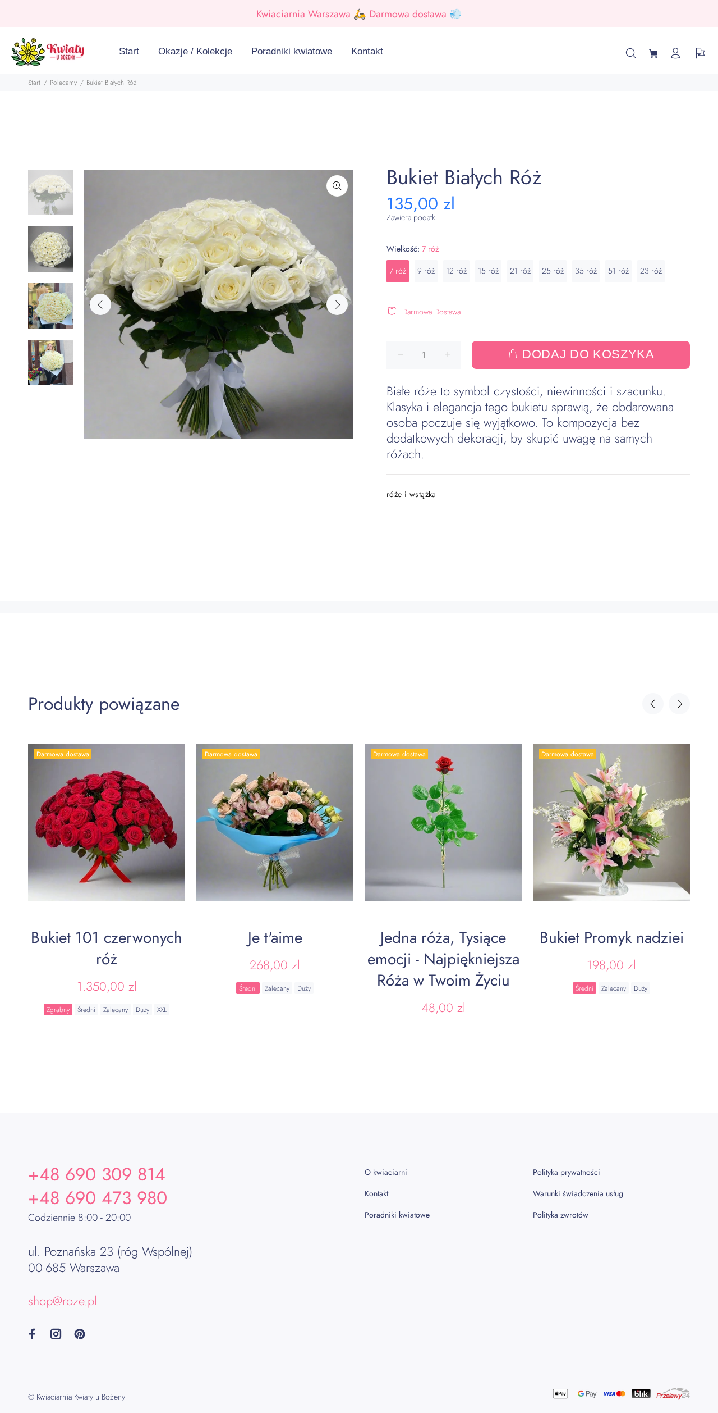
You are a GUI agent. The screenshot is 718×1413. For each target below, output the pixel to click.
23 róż (651, 270)
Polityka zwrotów (560, 1214)
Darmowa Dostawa (431, 311)
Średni (86, 1010)
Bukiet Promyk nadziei (612, 937)
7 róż (397, 270)
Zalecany (115, 1010)
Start (34, 83)
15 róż (488, 270)
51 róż (618, 270)
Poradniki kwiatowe (397, 1214)
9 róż (426, 270)
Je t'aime (275, 937)
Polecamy (63, 83)
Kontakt (376, 1193)
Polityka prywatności (566, 1172)
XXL (162, 1010)
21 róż (520, 270)
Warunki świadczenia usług (578, 1193)
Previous (100, 304)
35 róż (586, 270)
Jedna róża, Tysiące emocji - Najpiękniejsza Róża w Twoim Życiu (443, 959)
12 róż (456, 270)
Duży (142, 1010)
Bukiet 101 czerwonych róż (106, 948)
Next (337, 304)
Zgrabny (58, 1010)
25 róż (553, 270)
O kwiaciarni (386, 1172)
